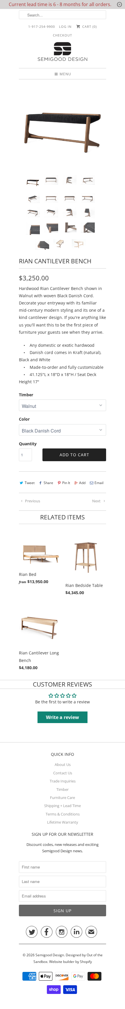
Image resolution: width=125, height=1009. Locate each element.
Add (82, 482)
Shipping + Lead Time (62, 805)
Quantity (28, 443)
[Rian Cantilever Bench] (62, 127)
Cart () (89, 26)
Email (98, 482)
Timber (26, 394)
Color (24, 419)
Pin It (66, 482)
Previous (32, 500)
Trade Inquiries (63, 781)
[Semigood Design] (62, 52)
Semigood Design (49, 955)
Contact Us (62, 773)
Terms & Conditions (63, 814)
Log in (65, 26)
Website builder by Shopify (70, 961)
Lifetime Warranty (62, 822)
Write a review (62, 717)
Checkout (62, 35)
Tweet (30, 482)
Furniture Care (62, 797)
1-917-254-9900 (41, 26)
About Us (63, 764)
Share (48, 482)
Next (96, 500)
